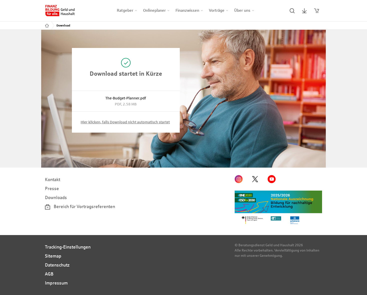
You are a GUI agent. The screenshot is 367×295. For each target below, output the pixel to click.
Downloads (56, 197)
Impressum (56, 283)
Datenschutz (57, 265)
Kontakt (52, 179)
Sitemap (53, 256)
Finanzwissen (187, 10)
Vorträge (216, 10)
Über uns (242, 10)
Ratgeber (125, 10)
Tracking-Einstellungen (68, 247)
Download (63, 25)
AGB (49, 274)
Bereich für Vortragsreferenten (84, 206)
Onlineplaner (154, 10)
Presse (52, 188)
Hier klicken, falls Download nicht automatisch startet (125, 122)
